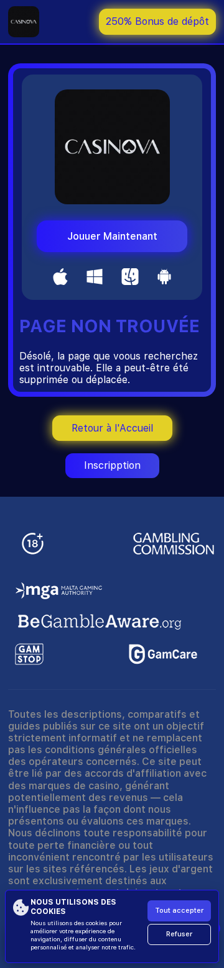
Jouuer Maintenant (112, 236)
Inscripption (112, 465)
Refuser (179, 934)
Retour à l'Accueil (112, 428)
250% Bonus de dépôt (157, 21)
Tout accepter (179, 911)
